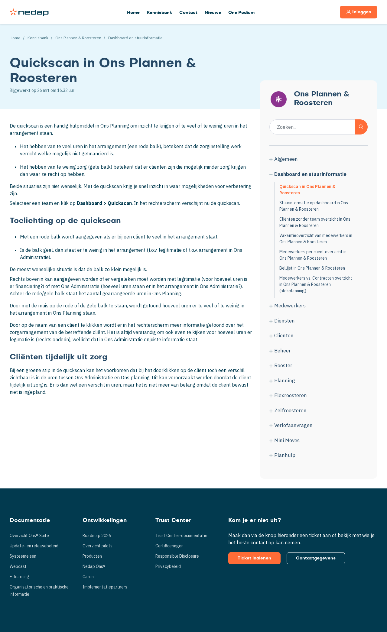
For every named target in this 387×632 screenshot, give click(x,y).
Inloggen (361, 12)
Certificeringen (169, 546)
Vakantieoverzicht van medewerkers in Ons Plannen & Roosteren (315, 239)
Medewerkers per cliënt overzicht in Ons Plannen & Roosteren (312, 255)
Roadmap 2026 (97, 535)
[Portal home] (29, 12)
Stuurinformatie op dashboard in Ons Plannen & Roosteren (313, 206)
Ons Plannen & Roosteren (78, 38)
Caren (88, 576)
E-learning (19, 576)
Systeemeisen (23, 556)
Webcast (18, 566)
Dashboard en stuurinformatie (135, 38)
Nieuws (213, 13)
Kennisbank (159, 13)
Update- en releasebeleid (34, 546)
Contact (188, 13)
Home (133, 13)
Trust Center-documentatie (181, 535)
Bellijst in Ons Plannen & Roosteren (312, 268)
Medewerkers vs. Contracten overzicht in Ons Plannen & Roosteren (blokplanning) (315, 284)
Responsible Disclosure (177, 556)
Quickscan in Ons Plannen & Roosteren (307, 190)
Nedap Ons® (94, 566)
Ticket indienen (254, 558)
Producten (92, 556)
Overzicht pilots (97, 546)
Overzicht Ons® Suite (29, 535)
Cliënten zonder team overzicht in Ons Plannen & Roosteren (314, 222)
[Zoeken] (361, 127)
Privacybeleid (168, 566)
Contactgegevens (316, 558)
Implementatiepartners (105, 587)
